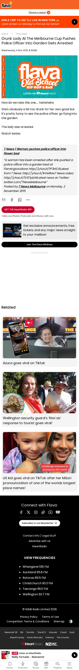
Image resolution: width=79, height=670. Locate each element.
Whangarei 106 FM (36, 567)
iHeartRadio (39, 546)
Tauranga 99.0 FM (35, 589)
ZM (21, 632)
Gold (71, 632)
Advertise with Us (39, 541)
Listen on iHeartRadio (39, 655)
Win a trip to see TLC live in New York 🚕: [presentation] (39, 22)
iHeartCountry (17, 637)
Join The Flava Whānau (39, 234)
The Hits (30, 632)
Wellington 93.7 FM (36, 594)
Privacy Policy (28, 617)
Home (4, 33)
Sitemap (59, 621)
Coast (63, 632)
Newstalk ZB (11, 632)
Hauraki (53, 632)
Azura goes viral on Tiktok (39, 341)
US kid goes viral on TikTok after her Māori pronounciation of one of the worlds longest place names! (39, 461)
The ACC (41, 632)
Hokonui (50, 637)
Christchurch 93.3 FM (38, 583)
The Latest (21, 33)
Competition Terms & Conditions (28, 621)
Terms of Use (50, 617)
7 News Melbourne (31, 186)
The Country (63, 637)
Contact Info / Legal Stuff (39, 536)
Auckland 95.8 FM (35, 572)
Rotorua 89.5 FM (34, 578)
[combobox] (28, 200)
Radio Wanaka (35, 637)
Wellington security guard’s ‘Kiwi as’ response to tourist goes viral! (39, 399)
